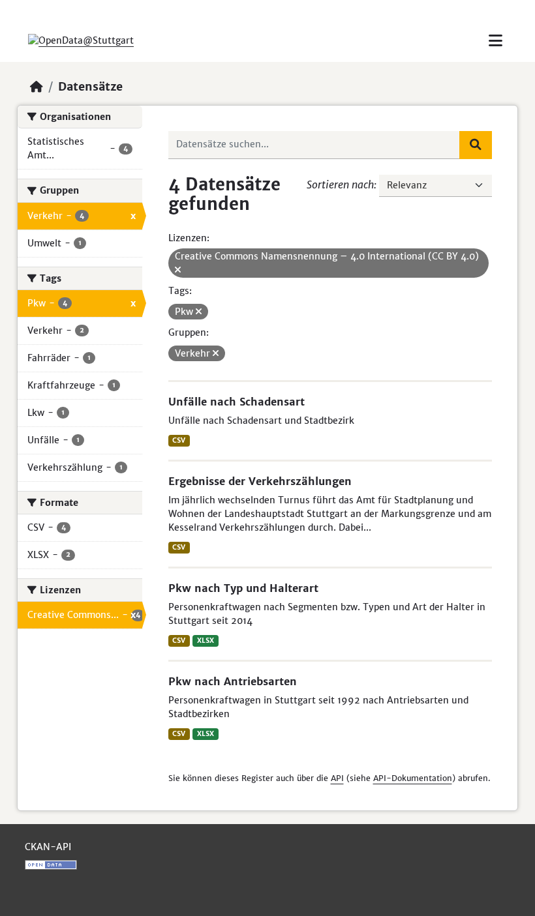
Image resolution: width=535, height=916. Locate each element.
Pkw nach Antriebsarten (232, 681)
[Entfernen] (178, 270)
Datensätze (90, 87)
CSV (178, 440)
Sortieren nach (340, 184)
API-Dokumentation (412, 778)
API (337, 778)
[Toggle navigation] (495, 41)
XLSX (205, 640)
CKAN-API (48, 847)
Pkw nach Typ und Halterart (243, 588)
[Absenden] (475, 144)
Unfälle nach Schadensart (236, 401)
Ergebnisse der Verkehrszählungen (260, 481)
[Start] (36, 87)
